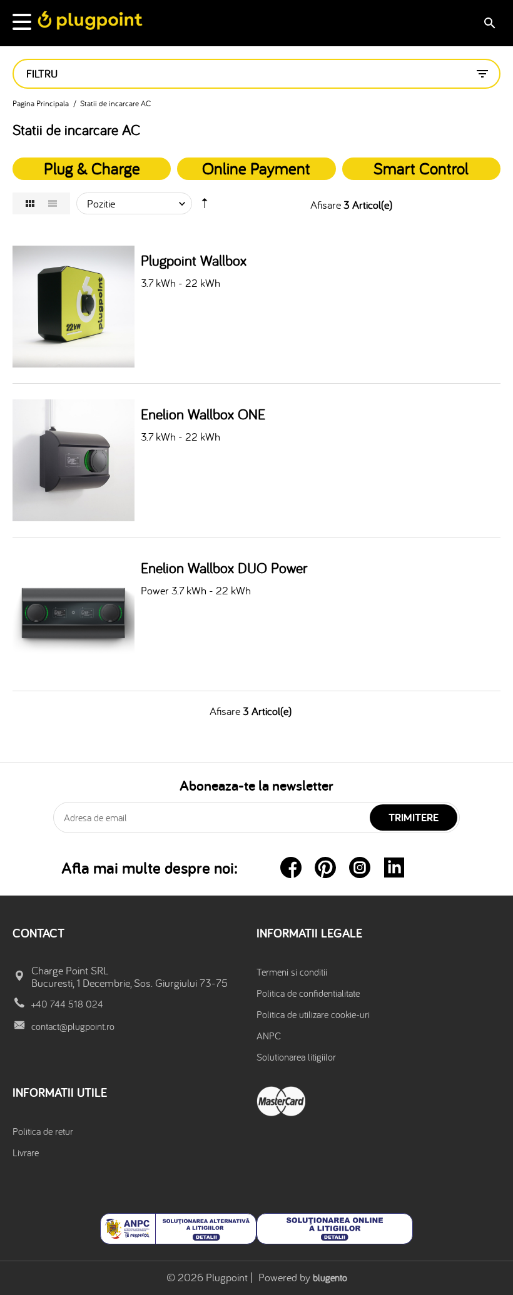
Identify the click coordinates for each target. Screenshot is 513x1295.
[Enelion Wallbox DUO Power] (74, 614)
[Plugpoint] (91, 20)
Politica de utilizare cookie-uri (313, 1014)
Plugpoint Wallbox (193, 260)
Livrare (26, 1152)
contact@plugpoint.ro (72, 1026)
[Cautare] (489, 23)
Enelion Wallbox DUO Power (224, 568)
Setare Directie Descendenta (205, 206)
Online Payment (256, 168)
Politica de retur (43, 1131)
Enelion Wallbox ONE (203, 414)
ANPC (268, 1035)
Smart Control (421, 168)
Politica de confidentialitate (308, 993)
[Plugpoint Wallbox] (74, 307)
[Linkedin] (394, 867)
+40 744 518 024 (67, 1004)
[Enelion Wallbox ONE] (74, 460)
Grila (30, 203)
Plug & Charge (92, 168)
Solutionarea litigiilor (296, 1057)
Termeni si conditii (291, 972)
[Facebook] (290, 867)
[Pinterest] (325, 867)
